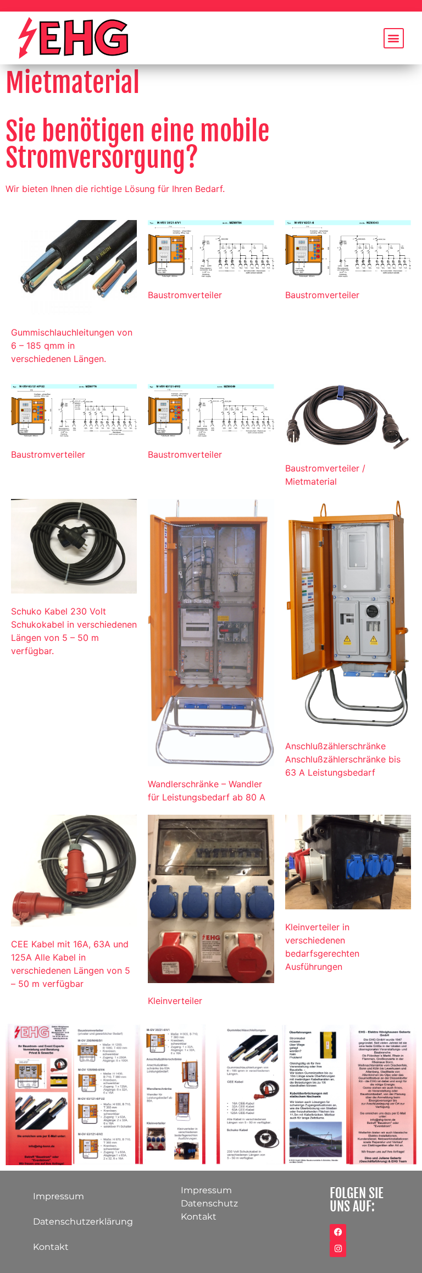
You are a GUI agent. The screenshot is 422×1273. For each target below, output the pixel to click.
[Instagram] (338, 1249)
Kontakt (51, 1247)
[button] (394, 38)
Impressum (58, 1196)
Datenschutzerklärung (83, 1221)
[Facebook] (338, 1232)
